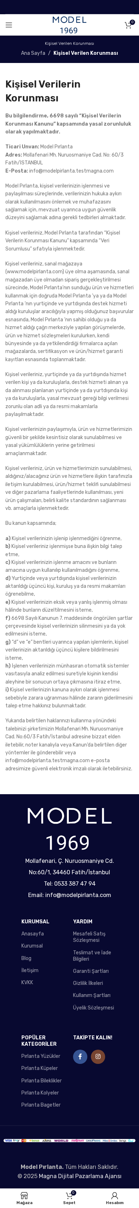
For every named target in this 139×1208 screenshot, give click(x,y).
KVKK (27, 983)
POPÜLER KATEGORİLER (39, 1041)
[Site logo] (69, 25)
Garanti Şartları (91, 971)
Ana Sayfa (33, 53)
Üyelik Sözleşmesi (93, 1008)
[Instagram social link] (98, 1057)
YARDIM (82, 922)
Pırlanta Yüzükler (40, 1056)
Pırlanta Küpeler (39, 1068)
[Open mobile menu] (9, 25)
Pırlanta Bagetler (41, 1105)
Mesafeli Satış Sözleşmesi (89, 937)
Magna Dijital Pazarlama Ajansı (80, 1176)
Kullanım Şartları (91, 995)
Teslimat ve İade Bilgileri (92, 956)
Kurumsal (32, 946)
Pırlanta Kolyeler (40, 1093)
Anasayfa (32, 934)
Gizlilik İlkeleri (88, 983)
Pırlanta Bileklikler (41, 1081)
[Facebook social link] (80, 1057)
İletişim (29, 970)
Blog (26, 958)
